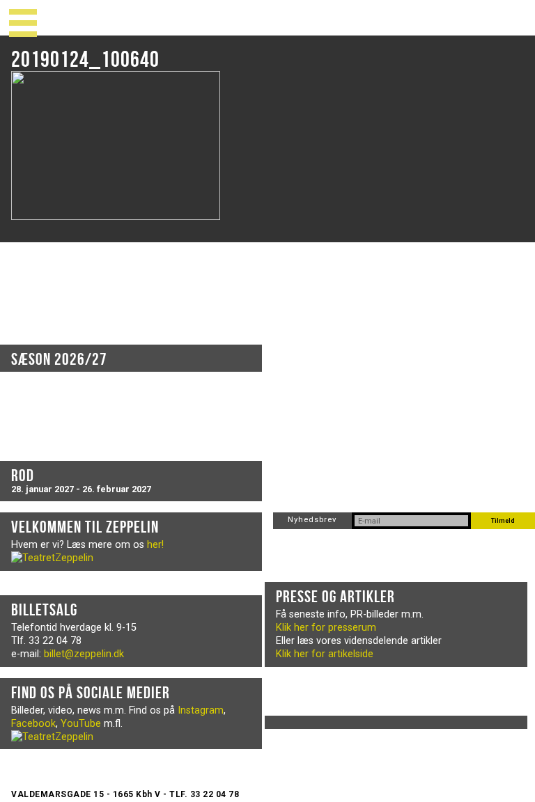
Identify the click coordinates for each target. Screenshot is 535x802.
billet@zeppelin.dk (84, 654)
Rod (22, 475)
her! (155, 545)
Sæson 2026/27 (59, 359)
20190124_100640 (85, 59)
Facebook (33, 724)
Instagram (201, 710)
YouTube (81, 724)
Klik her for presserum (326, 628)
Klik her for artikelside (324, 654)
